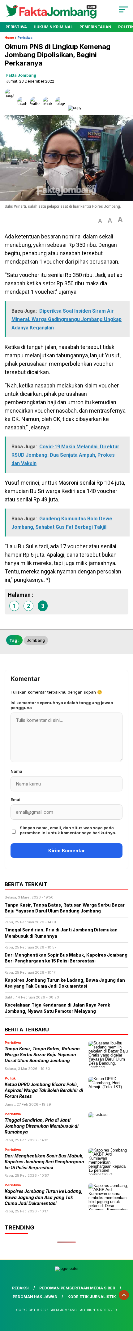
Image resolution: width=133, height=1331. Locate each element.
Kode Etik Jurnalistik (91, 1296)
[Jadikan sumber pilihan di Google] (11, 107)
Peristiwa (16, 27)
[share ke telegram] (61, 107)
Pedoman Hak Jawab (35, 1296)
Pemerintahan (95, 27)
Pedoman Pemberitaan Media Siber (77, 1288)
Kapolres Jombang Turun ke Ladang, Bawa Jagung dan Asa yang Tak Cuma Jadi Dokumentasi (44, 1197)
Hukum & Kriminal (53, 27)
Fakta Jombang (21, 75)
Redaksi (20, 1288)
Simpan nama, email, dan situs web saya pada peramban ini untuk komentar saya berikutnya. (68, 830)
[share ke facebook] (23, 107)
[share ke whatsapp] (49, 107)
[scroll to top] (123, 1295)
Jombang (36, 640)
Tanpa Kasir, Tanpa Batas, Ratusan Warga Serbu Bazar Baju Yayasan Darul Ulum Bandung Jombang (42, 1054)
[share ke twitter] (36, 107)
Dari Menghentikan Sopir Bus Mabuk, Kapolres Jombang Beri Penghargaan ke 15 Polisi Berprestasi (44, 1161)
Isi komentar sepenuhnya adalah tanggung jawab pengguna (62, 705)
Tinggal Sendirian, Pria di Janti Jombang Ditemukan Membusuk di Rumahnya (42, 1126)
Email (16, 799)
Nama (16, 771)
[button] (100, 220)
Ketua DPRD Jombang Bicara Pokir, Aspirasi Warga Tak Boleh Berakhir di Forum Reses (44, 1090)
